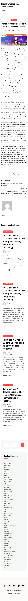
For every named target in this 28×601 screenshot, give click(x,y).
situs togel (6, 497)
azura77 (6, 493)
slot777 (6, 523)
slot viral (6, 519)
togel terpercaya (8, 479)
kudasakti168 (7, 559)
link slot (6, 529)
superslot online (8, 533)
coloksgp (6, 521)
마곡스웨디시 (7, 563)
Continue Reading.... (7, 274)
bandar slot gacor (8, 513)
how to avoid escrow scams (11, 525)
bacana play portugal (14, 174)
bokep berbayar (8, 507)
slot (5, 511)
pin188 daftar (7, 547)
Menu (3, 10)
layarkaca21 (7, 469)
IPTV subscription (8, 555)
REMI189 (6, 541)
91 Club (6, 483)
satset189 (6, 517)
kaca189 (6, 561)
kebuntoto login (8, 535)
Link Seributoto (8, 495)
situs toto (6, 501)
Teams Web (7, 465)
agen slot (6, 487)
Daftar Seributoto (8, 499)
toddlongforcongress (11, 4)
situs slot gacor (8, 537)
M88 (5, 471)
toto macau (7, 485)
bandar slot (7, 467)
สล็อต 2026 (7, 509)
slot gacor (6, 543)
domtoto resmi (8, 491)
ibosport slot (7, 553)
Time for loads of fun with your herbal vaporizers (11, 184)
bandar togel (7, 463)
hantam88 (6, 477)
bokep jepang (7, 489)
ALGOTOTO (7, 567)
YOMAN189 (7, 539)
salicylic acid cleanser (10, 551)
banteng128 (7, 557)
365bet (5, 473)
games (14, 20)
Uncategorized (8, 231)
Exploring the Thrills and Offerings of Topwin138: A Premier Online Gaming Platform (14, 192)
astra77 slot (7, 565)
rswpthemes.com (16, 593)
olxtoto (5, 475)
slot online (6, 531)
